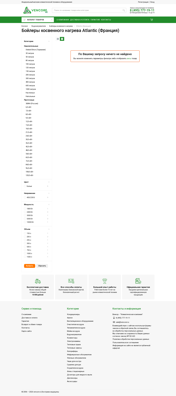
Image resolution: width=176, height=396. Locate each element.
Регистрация (143, 2)
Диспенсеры (72, 378)
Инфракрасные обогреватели (79, 355)
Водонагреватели (39, 26)
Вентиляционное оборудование (80, 321)
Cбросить (42, 266)
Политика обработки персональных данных (131, 339)
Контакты (26, 328)
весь (129, 58)
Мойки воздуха (73, 331)
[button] (151, 20)
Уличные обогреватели (76, 358)
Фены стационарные (75, 371)
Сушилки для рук (74, 365)
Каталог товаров (35, 20)
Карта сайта (26, 331)
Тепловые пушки (74, 344)
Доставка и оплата (29, 318)
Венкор (116, 314)
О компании (26, 314)
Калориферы (72, 351)
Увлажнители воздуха (76, 328)
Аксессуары (72, 381)
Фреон (70, 318)
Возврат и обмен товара (32, 324)
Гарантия (25, 321)
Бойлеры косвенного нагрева (61, 26)
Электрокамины (73, 341)
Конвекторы (72, 338)
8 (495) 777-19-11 (142, 10)
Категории (28, 41)
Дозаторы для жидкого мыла (79, 375)
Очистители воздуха (75, 324)
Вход (152, 2)
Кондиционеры (73, 314)
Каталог (25, 26)
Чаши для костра (74, 361)
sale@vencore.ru (122, 322)
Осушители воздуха (75, 368)
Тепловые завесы (74, 348)
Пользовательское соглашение (126, 342)
